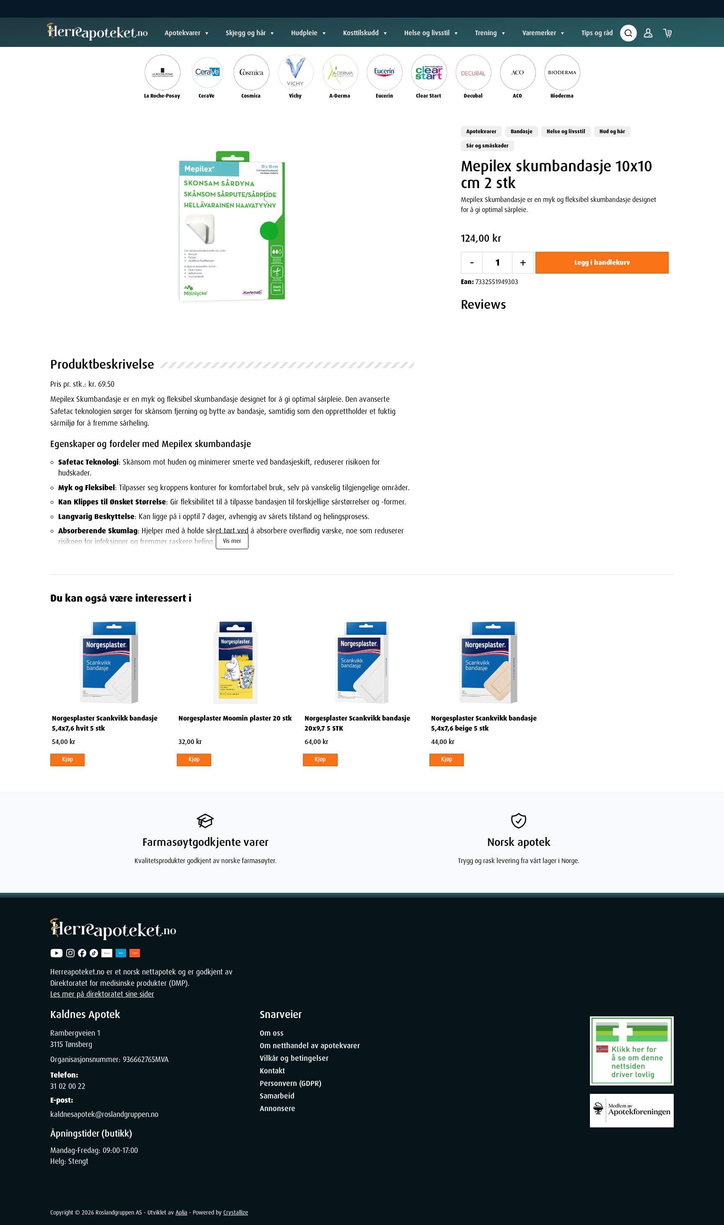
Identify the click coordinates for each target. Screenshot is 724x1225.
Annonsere (277, 1108)
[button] (232, 231)
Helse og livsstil (427, 32)
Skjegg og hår (246, 32)
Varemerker (539, 32)
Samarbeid (277, 1096)
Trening (486, 32)
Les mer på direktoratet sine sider (102, 994)
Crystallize (235, 1212)
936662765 (139, 1059)
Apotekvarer (182, 32)
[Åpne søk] (628, 33)
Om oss (272, 1033)
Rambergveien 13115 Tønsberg (75, 1039)
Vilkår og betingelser (294, 1058)
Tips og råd (597, 32)
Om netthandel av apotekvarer (310, 1045)
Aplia (181, 1212)
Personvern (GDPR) (290, 1083)
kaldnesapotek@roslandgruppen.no (104, 1114)
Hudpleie (304, 32)
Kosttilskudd (361, 32)
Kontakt (272, 1070)
